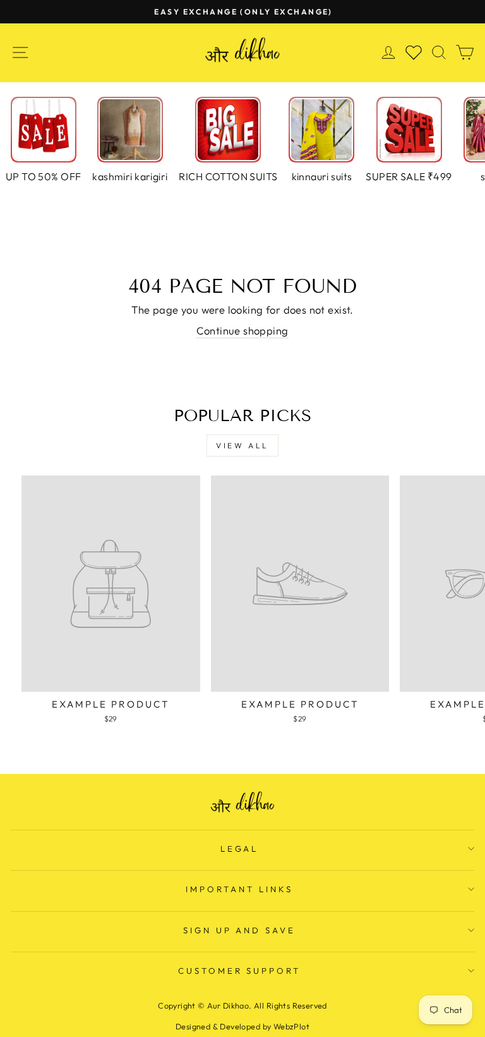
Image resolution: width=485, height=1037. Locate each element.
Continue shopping (242, 330)
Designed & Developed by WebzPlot (242, 1026)
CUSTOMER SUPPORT (239, 971)
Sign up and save (239, 930)
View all (242, 445)
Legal (239, 849)
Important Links (239, 889)
